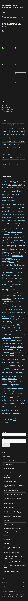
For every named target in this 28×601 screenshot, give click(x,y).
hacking (14, 255)
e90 (6, 232)
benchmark (13, 128)
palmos (13, 322)
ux (9, 397)
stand (16, 376)
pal (5, 322)
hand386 (20, 255)
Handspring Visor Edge (11, 571)
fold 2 (22, 237)
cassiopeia (14, 207)
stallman (11, 376)
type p (20, 391)
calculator (18, 201)
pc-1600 (11, 325)
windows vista (6, 416)
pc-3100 (16, 325)
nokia (14, 307)
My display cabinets (9, 460)
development (14, 226)
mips (17, 290)
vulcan (4, 403)
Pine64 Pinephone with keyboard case (14, 566)
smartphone (8, 372)
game (12, 134)
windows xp (16, 416)
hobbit (20, 265)
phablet (13, 331)
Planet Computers (10, 524)
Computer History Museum (11, 579)
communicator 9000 (18, 214)
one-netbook (7, 147)
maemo (8, 284)
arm (17, 194)
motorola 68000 (13, 295)
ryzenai (11, 356)
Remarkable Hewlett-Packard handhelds (13, 485)
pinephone (15, 334)
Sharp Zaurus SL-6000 (11, 532)
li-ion (19, 278)
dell (10, 226)
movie (19, 295)
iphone (11, 272)
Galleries (5, 453)
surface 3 (14, 378)
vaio (4, 400)
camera (5, 204)
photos (23, 331)
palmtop (19, 322)
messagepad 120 (7, 287)
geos (9, 253)
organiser (17, 319)
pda (20, 325)
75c (16, 184)
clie (13, 211)
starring (20, 376)
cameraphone (14, 204)
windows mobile (7, 413)
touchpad (10, 388)
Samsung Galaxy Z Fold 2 (12, 552)
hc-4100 (12, 261)
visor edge (15, 400)
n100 (17, 301)
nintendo (9, 306)
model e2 (22, 293)
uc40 (10, 393)
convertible (14, 131)
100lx (13, 125)
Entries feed (7, 107)
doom (20, 229)
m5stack (4, 284)
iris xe (14, 141)
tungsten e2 (6, 391)
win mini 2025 (11, 407)
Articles (4, 582)
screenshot (15, 363)
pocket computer (6, 340)
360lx (12, 182)
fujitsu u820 (21, 243)
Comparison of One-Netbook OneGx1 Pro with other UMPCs (13, 499)
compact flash (5, 217)
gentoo (18, 134)
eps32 (15, 234)
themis (9, 385)
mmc (23, 290)
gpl (25, 253)
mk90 (20, 290)
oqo (22, 151)
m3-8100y (21, 282)
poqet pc (4, 343)
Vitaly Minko (12, 593)
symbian (20, 382)
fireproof (4, 237)
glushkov (14, 253)
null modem (9, 309)
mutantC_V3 (8, 543)
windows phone (17, 413)
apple (4, 195)
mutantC (22, 298)
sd (20, 362)
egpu (9, 231)
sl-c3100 (12, 369)
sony (16, 157)
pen (4, 331)
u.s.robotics (5, 393)
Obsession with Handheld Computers (12, 6)
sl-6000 (22, 366)
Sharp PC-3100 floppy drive (12, 516)
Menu (4, 12)
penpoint (8, 331)
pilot (9, 154)
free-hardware (18, 240)
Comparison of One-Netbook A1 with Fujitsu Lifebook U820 (14, 512)
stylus (9, 378)
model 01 (15, 293)
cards (3, 207)
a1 (17, 125)
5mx (4, 125)
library (22, 278)
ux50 (21, 397)
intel (4, 141)
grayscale (5, 256)
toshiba (4, 388)
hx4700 (16, 269)
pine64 (8, 334)
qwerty (20, 154)
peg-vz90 (21, 328)
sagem (16, 359)
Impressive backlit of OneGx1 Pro (14, 494)
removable (6, 352)
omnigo (19, 309)
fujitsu (15, 243)
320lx (8, 181)
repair (12, 352)
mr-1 (22, 295)
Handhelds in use (8, 468)
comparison (12, 217)
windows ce (16, 410)
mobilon (4, 293)
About (4, 586)
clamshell (22, 128)
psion (14, 154)
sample (22, 359)
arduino (13, 195)
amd (21, 125)
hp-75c (7, 269)
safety (12, 359)
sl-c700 (17, 369)
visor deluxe (9, 400)
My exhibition (7, 457)
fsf (12, 243)
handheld (6, 138)
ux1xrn (16, 396)
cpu (15, 223)
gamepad (15, 246)
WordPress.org (8, 112)
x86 (18, 164)
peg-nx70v (6, 328)
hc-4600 (17, 262)
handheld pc (16, 259)
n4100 (4, 304)
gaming (22, 246)
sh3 (8, 366)
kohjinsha (14, 278)
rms (15, 352)
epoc (12, 234)
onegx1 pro (16, 147)
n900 (8, 304)
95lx (22, 184)
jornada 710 (8, 275)
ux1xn (11, 396)
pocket (14, 337)
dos (7, 134)
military (12, 290)
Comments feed (8, 109)
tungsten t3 (14, 391)
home (23, 265)
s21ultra (21, 356)
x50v (11, 419)
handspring (6, 262)
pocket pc (13, 340)
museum (15, 298)
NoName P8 (8, 575)
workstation (5, 419)
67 (6, 184)
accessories (19, 188)
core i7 (22, 131)
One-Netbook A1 (9, 507)
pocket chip (20, 337)
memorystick (18, 284)
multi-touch (6, 298)
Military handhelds (10, 536)
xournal (18, 419)
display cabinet (7, 229)
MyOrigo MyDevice (10, 481)
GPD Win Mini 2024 (10, 503)
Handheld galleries (9, 472)
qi (18, 343)
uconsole (15, 393)
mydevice (5, 301)
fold (18, 237)
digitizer (20, 226)
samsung (6, 362)
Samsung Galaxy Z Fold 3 (12, 562)
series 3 (4, 366)
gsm (10, 255)
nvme (15, 309)
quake (7, 346)
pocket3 (19, 340)
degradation (5, 226)
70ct (8, 125)
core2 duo (17, 220)
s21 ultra (16, 356)
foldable (10, 240)
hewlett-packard (16, 138)
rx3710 (19, 352)
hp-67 (3, 269)
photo (18, 331)
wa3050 (9, 403)
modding (8, 293)
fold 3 (4, 240)
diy (4, 134)
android (5, 128)
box (14, 201)
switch (19, 378)
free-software (6, 243)
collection (6, 131)
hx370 (11, 269)
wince (18, 407)
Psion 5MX (7, 520)
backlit (4, 197)
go (18, 253)
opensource (6, 319)
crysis (18, 223)
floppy (15, 237)
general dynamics (18, 249)
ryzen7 (5, 355)
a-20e (10, 188)
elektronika (13, 231)
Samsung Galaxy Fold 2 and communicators (13, 557)
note (4, 309)
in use (9, 141)
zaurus (5, 167)
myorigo (12, 301)
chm (22, 207)
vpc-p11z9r (22, 400)
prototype (10, 343)
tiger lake (6, 161)
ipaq (7, 272)
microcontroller (17, 287)
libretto (5, 144)
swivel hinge (7, 381)
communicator (7, 214)
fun (3, 246)
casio (8, 207)
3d (15, 181)
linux (10, 144)
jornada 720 (16, 275)
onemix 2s (6, 151)
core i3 (4, 220)
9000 (19, 184)
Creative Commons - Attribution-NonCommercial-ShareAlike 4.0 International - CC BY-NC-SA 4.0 (13, 596)
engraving (19, 231)
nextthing (4, 306)
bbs (12, 197)
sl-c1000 (10, 157)
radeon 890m (13, 350)
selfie (22, 362)
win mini (12, 164)
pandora (5, 325)
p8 (3, 322)
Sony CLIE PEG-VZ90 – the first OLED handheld (14, 548)
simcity (17, 366)
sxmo (15, 382)
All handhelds (7, 464)
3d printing (20, 182)
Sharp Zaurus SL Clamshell (12, 528)
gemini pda (7, 249)
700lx (9, 184)
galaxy (7, 246)
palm (4, 154)
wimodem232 (16, 403)
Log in (5, 105)
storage (4, 378)
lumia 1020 (14, 282)
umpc (22, 161)
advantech (5, 191)
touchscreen (15, 161)
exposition (21, 234)
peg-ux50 (14, 328)
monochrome (5, 295)
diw (14, 229)
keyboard (21, 141)
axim (21, 195)
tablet (4, 385)
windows (5, 164)
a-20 (6, 188)
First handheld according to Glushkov (13, 476)
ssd (21, 157)
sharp (4, 157)
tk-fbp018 (21, 385)
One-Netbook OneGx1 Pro (12, 490)
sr (5, 376)
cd (19, 207)
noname (19, 307)
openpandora (15, 151)
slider (21, 369)
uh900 (20, 393)
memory (12, 284)
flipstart (10, 237)
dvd (3, 232)
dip (25, 226)
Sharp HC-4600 (9, 539)
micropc (16, 144)
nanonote (13, 304)
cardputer (22, 204)
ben (15, 197)
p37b (22, 319)
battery (9, 197)
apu (8, 195)
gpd (23, 134)
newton (19, 304)
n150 (20, 301)
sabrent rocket (6, 359)
